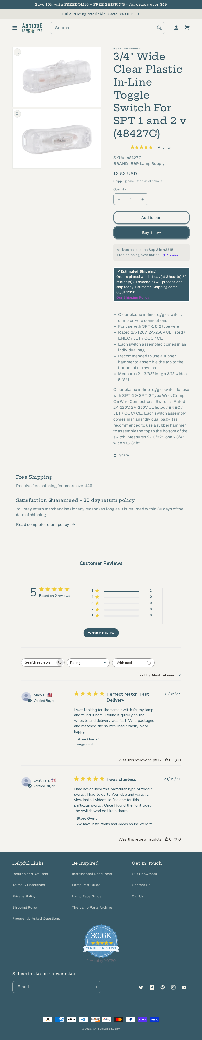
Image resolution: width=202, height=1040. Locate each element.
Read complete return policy (42, 524)
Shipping (120, 181)
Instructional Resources (92, 874)
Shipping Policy (25, 907)
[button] (14, 27)
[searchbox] (38, 662)
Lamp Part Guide (86, 885)
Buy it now (151, 233)
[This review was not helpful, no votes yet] (175, 760)
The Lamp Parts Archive (92, 907)
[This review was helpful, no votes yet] (166, 760)
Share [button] (124, 455)
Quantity (119, 189)
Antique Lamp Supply (106, 1028)
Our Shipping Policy (132, 297)
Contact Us (141, 885)
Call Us (138, 896)
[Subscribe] (95, 987)
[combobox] (107, 28)
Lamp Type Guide (87, 896)
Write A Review (101, 633)
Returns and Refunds (30, 874)
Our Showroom (144, 874)
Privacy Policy (23, 896)
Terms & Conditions (28, 885)
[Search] (159, 27)
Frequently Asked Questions (36, 918)
